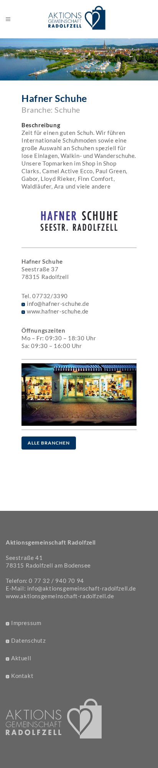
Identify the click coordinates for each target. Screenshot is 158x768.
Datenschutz (28, 640)
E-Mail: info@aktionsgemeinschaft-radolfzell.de (71, 588)
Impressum (26, 622)
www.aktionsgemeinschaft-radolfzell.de (60, 595)
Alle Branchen (49, 443)
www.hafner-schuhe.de (58, 311)
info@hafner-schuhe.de (58, 303)
